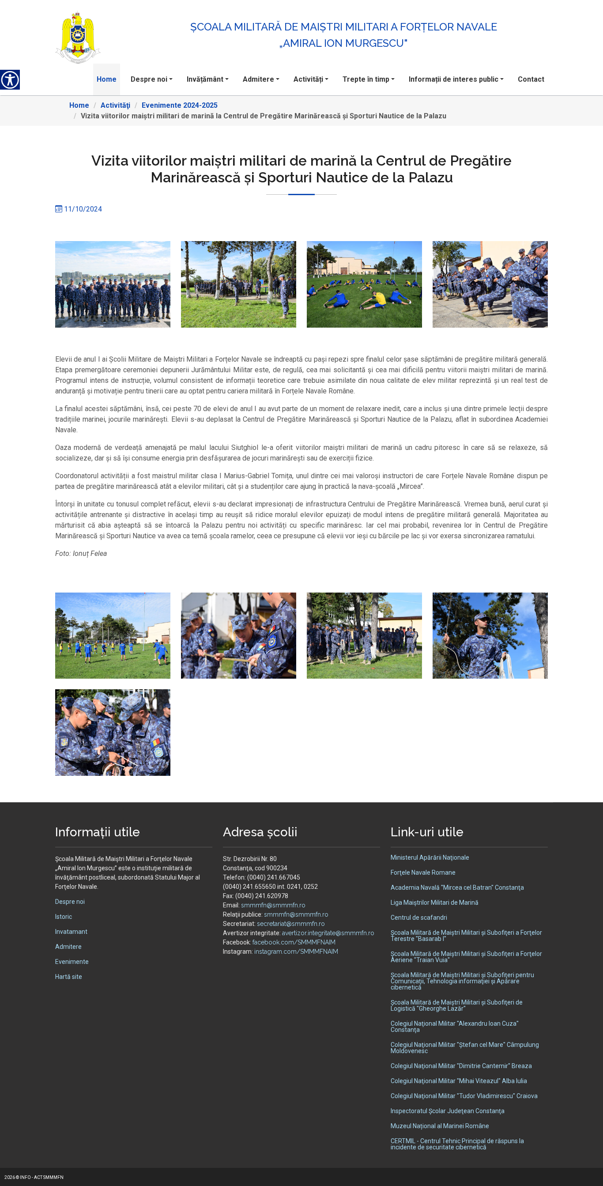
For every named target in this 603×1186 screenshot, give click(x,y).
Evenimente (72, 962)
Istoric (63, 917)
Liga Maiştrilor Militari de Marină (435, 902)
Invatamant (71, 932)
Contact (531, 79)
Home (107, 79)
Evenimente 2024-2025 (180, 105)
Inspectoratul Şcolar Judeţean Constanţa (448, 1111)
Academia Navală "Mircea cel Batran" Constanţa (457, 887)
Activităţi (115, 105)
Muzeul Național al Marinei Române (440, 1126)
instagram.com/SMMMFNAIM (296, 951)
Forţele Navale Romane (423, 872)
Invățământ (205, 79)
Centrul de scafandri (419, 917)
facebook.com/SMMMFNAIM (294, 942)
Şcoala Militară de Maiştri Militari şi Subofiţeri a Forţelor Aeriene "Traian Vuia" (466, 957)
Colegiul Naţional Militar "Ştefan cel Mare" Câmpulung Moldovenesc (465, 1048)
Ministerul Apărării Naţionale (430, 857)
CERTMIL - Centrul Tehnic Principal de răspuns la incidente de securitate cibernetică (457, 1144)
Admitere (258, 79)
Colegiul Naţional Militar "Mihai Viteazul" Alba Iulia (459, 1081)
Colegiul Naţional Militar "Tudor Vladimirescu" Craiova (464, 1096)
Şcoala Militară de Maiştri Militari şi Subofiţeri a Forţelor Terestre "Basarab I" (466, 935)
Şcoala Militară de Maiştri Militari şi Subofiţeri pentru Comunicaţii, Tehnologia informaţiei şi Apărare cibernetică (462, 981)
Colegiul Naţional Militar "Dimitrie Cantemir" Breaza (461, 1066)
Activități (308, 79)
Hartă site (68, 977)
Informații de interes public (453, 79)
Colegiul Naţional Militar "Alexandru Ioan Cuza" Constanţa (455, 1026)
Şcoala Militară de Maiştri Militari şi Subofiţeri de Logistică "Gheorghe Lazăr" (457, 1005)
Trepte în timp (366, 79)
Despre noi (149, 79)
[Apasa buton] (10, 80)
